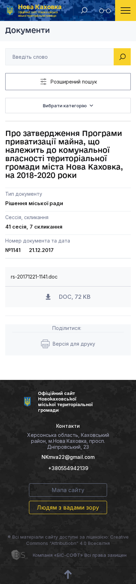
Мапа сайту (68, 489)
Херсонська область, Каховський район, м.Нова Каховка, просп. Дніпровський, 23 (68, 441)
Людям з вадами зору (68, 507)
